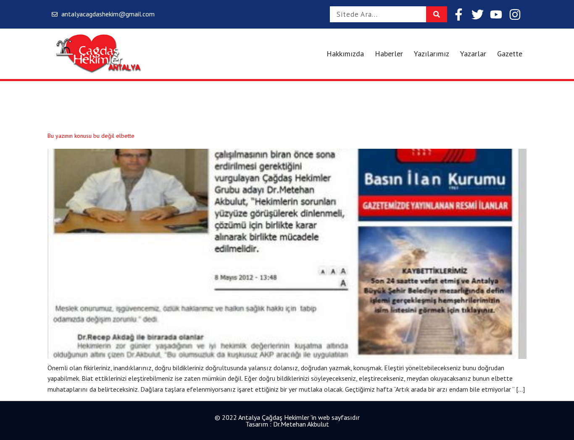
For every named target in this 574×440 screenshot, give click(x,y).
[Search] (436, 14)
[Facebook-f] (458, 14)
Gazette (509, 53)
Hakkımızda (345, 53)
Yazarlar (473, 53)
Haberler (389, 53)
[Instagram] (515, 14)
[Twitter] (477, 14)
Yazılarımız (431, 53)
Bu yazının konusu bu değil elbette (90, 136)
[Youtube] (496, 14)
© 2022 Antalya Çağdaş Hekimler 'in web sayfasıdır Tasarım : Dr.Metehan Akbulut (287, 420)
